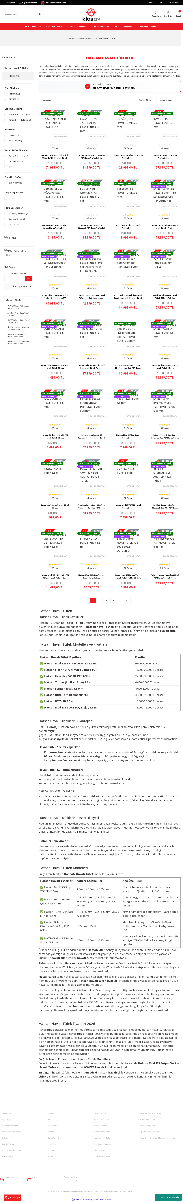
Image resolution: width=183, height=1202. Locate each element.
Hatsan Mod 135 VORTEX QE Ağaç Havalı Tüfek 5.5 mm (54, 366)
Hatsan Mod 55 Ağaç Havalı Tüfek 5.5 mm (128, 436)
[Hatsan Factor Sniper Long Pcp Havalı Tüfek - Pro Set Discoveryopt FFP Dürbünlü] (164, 194)
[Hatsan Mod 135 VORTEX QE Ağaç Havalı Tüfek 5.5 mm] (55, 334)
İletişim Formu (8, 1144)
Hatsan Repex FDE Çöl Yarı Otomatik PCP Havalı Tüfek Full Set (91, 226)
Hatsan (51, 1113)
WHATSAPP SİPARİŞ (170, 1197)
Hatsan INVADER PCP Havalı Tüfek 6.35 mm (165, 156)
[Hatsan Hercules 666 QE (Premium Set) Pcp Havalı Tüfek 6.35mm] (91, 404)
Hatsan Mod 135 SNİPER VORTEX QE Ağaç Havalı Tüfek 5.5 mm (55, 576)
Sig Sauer (52, 1150)
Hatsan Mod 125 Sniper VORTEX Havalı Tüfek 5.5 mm (165, 366)
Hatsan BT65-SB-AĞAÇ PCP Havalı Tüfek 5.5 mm (128, 156)
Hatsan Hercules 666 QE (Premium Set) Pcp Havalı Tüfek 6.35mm (91, 436)
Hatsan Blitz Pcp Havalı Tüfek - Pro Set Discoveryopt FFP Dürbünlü (55, 296)
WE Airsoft (52, 1125)
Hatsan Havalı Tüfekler (106, 38)
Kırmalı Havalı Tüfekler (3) (20, 120)
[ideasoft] (77, 1199)
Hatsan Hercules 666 (75, 1067)
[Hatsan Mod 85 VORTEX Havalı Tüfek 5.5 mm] (128, 474)
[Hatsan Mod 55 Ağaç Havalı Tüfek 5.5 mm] (128, 404)
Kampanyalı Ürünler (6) (18, 213)
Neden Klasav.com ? (10, 1125)
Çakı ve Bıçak (99, 1150)
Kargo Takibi (7, 1156)
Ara (28, 278)
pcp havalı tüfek (83, 958)
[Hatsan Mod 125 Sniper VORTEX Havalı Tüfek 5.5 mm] (164, 334)
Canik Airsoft (53, 1138)
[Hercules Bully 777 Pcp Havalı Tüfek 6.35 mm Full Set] (164, 264)
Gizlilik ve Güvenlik (147, 1119)
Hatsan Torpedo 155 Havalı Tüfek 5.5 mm (128, 226)
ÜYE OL (162, 2)
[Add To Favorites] (48, 146)
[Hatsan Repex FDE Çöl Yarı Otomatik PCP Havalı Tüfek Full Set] (91, 194)
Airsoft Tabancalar (102, 1132)
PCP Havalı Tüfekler (102, 1156)
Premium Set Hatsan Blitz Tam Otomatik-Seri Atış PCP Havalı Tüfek (91, 506)
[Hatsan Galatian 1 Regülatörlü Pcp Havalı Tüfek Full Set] (91, 334)
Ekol (49, 1119)
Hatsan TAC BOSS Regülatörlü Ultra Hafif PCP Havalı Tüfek (54, 156)
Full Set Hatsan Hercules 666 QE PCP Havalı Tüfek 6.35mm (165, 576)
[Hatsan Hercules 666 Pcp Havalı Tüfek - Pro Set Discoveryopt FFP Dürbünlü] (91, 264)
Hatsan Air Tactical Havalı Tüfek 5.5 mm (54, 506)
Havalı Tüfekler (100, 1113)
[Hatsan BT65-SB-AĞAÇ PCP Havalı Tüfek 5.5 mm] (128, 124)
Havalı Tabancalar (101, 1119)
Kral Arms (52, 1144)
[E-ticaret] (91, 1199)
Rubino (51, 1156)
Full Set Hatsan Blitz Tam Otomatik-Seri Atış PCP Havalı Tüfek (165, 506)
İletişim (5, 1138)
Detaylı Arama (21, 286)
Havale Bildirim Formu (11, 1150)
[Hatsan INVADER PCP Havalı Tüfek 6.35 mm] (164, 124)
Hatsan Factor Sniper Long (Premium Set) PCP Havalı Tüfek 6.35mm (165, 436)
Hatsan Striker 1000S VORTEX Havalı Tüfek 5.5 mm (55, 436)
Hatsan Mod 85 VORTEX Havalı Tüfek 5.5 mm (128, 506)
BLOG (151, 2)
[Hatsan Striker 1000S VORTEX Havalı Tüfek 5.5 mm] (55, 404)
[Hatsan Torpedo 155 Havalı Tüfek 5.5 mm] (128, 194)
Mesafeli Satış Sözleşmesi (150, 1113)
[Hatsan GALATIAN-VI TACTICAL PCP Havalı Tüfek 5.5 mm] (91, 124)
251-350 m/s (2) (16, 183)
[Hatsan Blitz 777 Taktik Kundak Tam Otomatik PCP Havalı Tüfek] (128, 264)
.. (119, 600)
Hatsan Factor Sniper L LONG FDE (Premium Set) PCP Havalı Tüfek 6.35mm (128, 366)
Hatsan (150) (14, 93)
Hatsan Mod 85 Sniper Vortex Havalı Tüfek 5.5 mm (91, 576)
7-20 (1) (12, 198)
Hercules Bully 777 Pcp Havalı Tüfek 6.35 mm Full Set (164, 296)
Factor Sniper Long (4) (18, 156)
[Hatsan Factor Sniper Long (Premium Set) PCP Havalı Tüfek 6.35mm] (164, 404)
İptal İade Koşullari (147, 1125)
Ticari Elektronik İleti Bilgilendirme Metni (157, 1138)
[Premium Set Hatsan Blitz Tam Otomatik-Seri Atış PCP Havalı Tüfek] (91, 474)
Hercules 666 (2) (16, 161)
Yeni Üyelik (7, 1113)
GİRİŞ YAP (174, 2)
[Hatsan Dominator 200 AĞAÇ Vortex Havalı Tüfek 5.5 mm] (55, 194)
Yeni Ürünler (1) (15, 224)
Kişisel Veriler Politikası (149, 1132)
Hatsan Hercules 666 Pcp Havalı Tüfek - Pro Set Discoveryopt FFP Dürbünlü (91, 296)
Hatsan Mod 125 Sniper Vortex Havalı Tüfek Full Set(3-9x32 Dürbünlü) (128, 576)
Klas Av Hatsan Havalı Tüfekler (71, 804)
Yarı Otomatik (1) (16, 140)
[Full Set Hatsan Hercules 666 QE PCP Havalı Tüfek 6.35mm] (164, 544)
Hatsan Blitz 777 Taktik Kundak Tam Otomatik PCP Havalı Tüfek (128, 296)
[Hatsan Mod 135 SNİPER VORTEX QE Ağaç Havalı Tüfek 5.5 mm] (55, 544)
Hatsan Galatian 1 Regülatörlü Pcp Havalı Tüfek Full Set (91, 366)
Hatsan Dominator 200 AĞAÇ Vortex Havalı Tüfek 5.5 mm (55, 226)
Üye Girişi (6, 1119)
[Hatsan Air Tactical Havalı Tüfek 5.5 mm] (55, 474)
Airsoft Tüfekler (100, 1125)
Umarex (51, 1132)
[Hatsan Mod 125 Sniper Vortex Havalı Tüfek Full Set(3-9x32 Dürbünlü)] (128, 544)
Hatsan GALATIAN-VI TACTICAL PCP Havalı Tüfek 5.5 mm (91, 156)
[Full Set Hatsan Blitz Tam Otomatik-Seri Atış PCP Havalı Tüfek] (164, 474)
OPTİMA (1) (14, 99)
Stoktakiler (47, 100)
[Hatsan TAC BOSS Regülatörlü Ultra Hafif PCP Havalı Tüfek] (55, 124)
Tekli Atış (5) (14, 135)
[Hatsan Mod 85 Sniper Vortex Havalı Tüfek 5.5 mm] (91, 544)
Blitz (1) (12, 166)
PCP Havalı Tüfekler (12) (19, 114)
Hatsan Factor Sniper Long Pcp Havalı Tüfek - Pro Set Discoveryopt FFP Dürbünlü (165, 226)
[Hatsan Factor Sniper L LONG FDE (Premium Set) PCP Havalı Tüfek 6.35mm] (128, 334)
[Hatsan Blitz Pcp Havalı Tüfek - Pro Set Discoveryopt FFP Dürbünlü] (55, 264)
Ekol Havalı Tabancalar (103, 1144)
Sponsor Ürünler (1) (17, 219)
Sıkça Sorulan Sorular (11, 1132)
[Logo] (91, 14)
